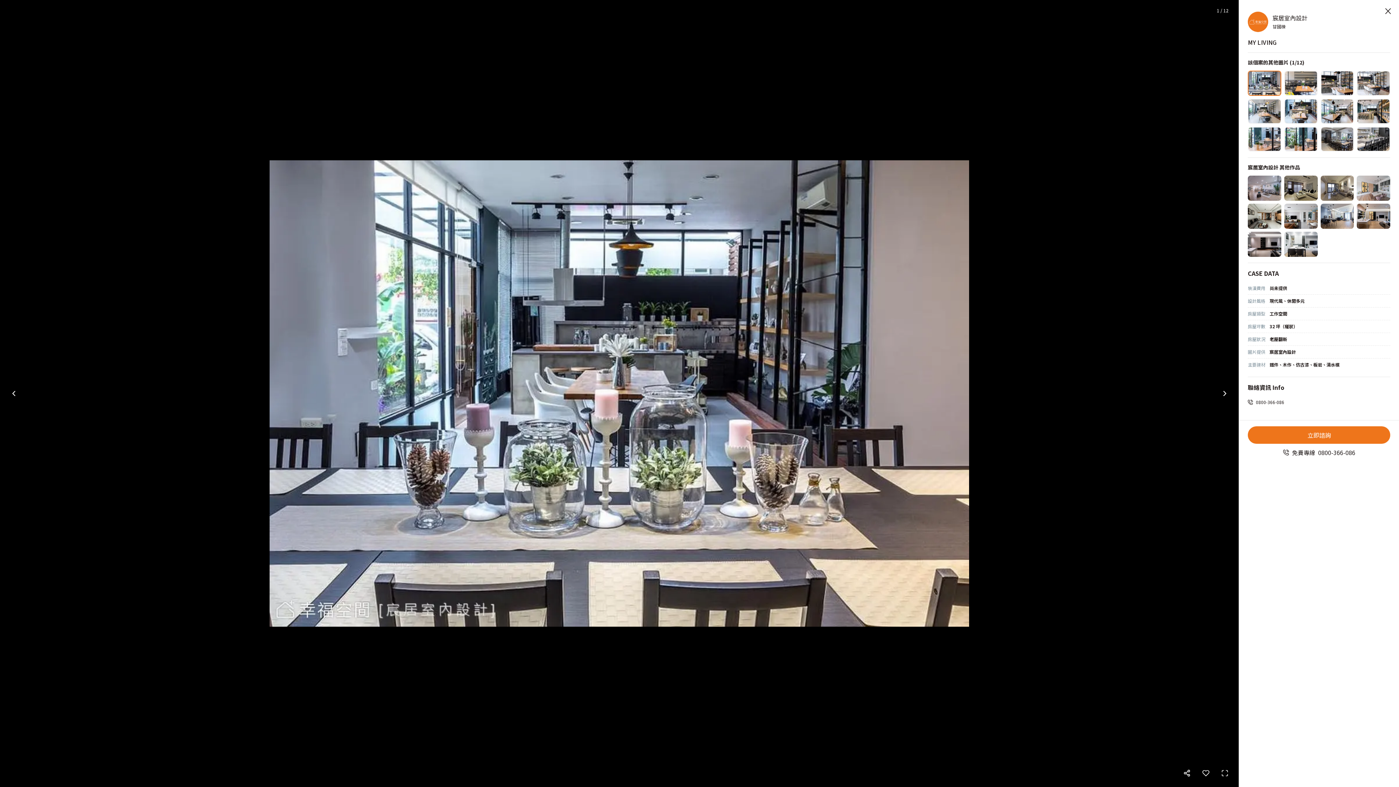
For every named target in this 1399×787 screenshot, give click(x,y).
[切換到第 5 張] (1264, 111)
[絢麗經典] (1301, 188)
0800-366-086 (1270, 402)
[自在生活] (1337, 188)
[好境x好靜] (1264, 244)
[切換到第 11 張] (1337, 139)
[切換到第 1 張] (1264, 83)
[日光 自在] (1337, 216)
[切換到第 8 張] (1373, 111)
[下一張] (1225, 393)
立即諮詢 (1319, 435)
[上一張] (14, 393)
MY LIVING (1262, 42)
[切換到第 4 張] (1373, 83)
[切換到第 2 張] (1301, 83)
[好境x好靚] (1373, 216)
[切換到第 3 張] (1337, 83)
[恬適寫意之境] (1264, 188)
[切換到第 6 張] (1301, 111)
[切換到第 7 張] (1337, 111)
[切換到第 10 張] (1301, 139)
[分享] (1187, 773)
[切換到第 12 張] (1373, 139)
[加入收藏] (1206, 773)
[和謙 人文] (1264, 216)
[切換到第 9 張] (1264, 139)
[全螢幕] (1225, 773)
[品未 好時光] (1301, 216)
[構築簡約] (1301, 244)
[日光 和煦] (1373, 188)
